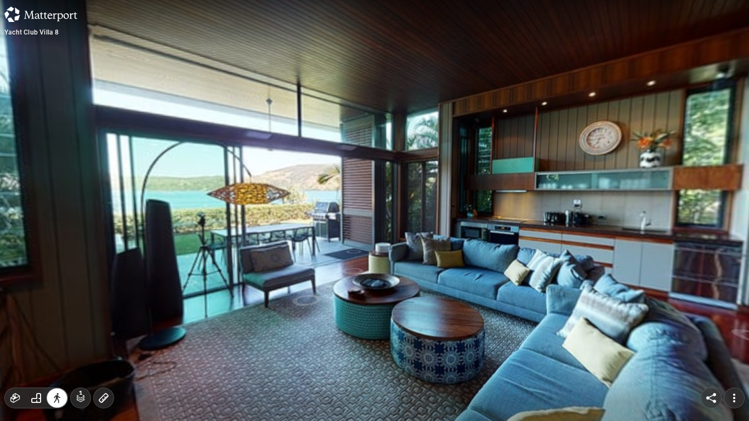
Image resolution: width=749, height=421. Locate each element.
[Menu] (734, 398)
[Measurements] (103, 398)
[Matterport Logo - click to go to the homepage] (41, 14)
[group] (36, 398)
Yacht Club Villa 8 (31, 32)
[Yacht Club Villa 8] (374, 210)
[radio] (15, 398)
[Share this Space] (711, 398)
